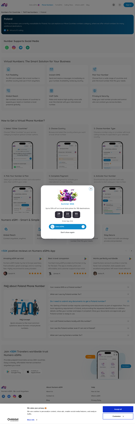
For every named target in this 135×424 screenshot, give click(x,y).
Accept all (118, 409)
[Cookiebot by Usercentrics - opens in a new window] (13, 419)
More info (30, 420)
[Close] (91, 189)
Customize (117, 416)
